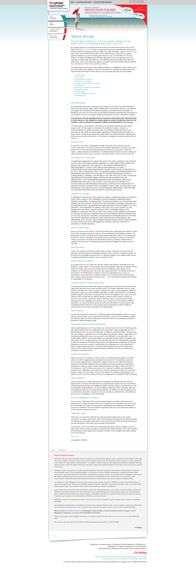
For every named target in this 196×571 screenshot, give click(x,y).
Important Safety (55, 30)
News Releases (80, 91)
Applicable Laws (80, 95)
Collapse (139, 527)
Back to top (75, 436)
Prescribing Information (84, 2)
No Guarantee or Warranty (84, 79)
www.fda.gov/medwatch (119, 516)
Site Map (143, 557)
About (53, 17)
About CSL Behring (129, 559)
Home (72, 2)
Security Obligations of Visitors (85, 93)
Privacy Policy (86, 49)
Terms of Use (117, 559)
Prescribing (54, 36)
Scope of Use (79, 77)
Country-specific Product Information (87, 83)
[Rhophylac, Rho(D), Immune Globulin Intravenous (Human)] (58, 6)
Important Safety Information (103, 2)
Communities (79, 85)
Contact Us (135, 557)
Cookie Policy (141, 559)
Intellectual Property (81, 89)
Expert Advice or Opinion (83, 81)
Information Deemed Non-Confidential (87, 87)
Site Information (80, 75)
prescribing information (73, 511)
